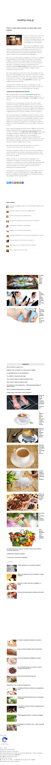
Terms (5, 748)
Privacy (1, 748)
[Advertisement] (25, 9)
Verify (2, 763)
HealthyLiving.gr (25, 20)
